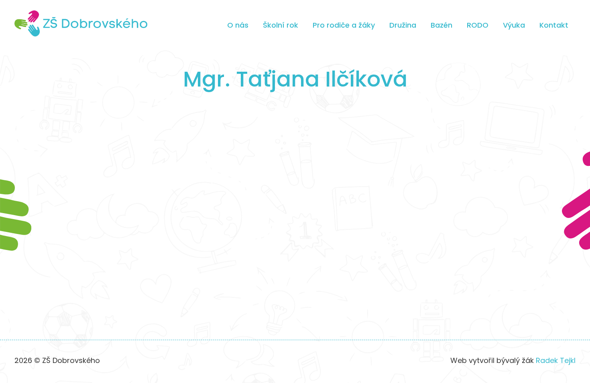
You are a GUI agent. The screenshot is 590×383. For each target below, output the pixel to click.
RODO (477, 25)
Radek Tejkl (556, 360)
